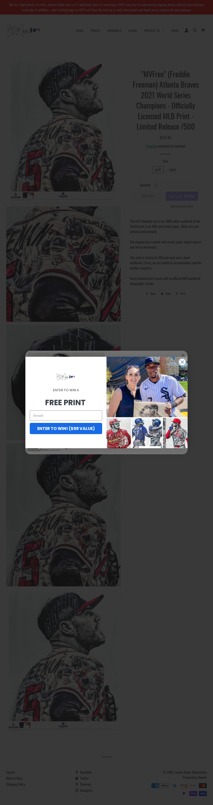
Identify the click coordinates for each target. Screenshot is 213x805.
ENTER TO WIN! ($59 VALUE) (66, 428)
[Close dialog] (182, 362)
